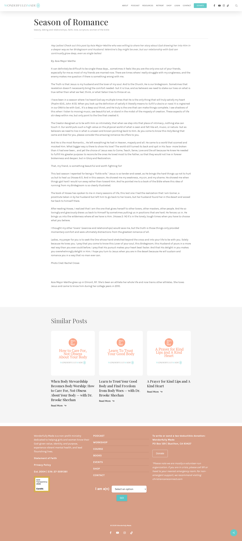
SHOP (96, 468)
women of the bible (99, 29)
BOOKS (97, 455)
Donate (160, 453)
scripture (84, 29)
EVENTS (98, 462)
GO (122, 498)
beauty (37, 29)
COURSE (98, 448)
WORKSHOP (100, 442)
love (76, 29)
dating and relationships (54, 29)
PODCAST (99, 435)
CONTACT (99, 475)
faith (70, 29)
